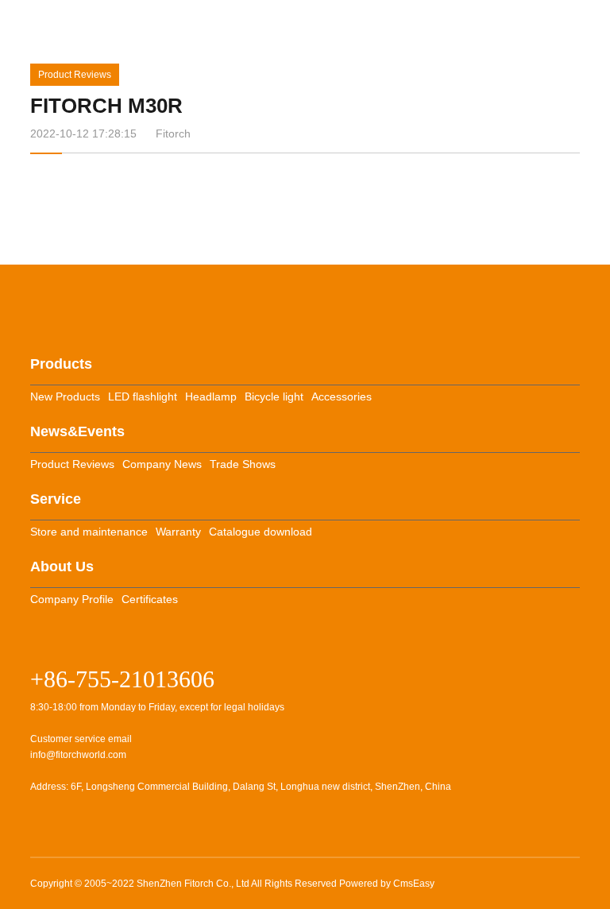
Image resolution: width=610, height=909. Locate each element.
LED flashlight (142, 396)
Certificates (150, 599)
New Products (65, 396)
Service (55, 499)
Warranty (178, 531)
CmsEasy (413, 883)
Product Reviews (74, 74)
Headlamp (211, 396)
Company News (162, 464)
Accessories (341, 396)
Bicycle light (274, 396)
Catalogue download (260, 531)
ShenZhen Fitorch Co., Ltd (193, 883)
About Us (62, 566)
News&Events (77, 431)
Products (61, 364)
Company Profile (72, 599)
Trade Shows (243, 464)
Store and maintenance (89, 531)
